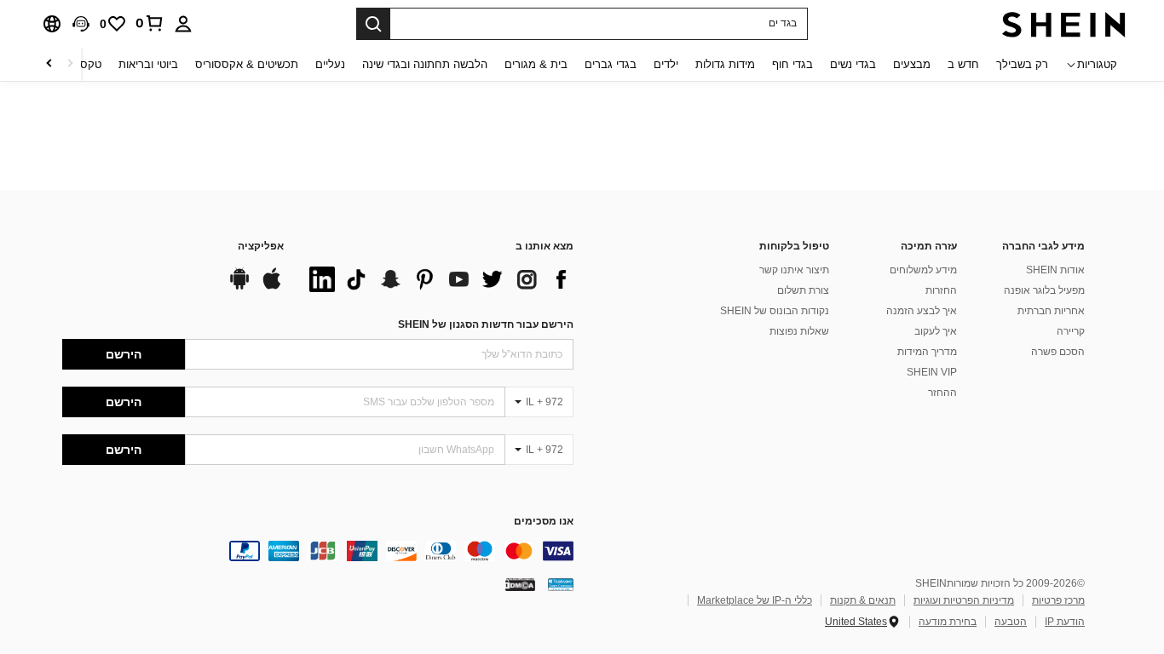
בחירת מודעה (948, 622)
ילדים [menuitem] (666, 64)
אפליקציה (261, 246)
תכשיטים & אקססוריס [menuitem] (246, 64)
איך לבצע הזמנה (921, 311)
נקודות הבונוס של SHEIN (774, 311)
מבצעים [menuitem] (912, 64)
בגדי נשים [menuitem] (853, 64)
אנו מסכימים (543, 521)
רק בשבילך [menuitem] (1022, 64)
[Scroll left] (70, 64)
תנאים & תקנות (863, 600)
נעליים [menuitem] (330, 64)
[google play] (239, 287)
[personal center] (183, 24)
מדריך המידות (927, 352)
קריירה (1071, 331)
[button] (81, 24)
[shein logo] (1064, 24)
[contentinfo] (317, 551)
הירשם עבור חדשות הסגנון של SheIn (485, 324)
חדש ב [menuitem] (963, 64)
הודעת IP (1065, 622)
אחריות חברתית (1051, 311)
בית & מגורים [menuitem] (536, 64)
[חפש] (373, 24)
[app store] (272, 287)
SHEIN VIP (932, 372)
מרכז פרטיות (1058, 600)
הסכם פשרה (1058, 352)
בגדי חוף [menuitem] (792, 64)
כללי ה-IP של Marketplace (754, 600)
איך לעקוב (935, 331)
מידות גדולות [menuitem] (725, 64)
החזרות (941, 290)
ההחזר (942, 393)
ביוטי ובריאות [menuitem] (148, 64)
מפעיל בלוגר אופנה (1044, 290)
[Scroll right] (49, 64)
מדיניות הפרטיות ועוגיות (963, 600)
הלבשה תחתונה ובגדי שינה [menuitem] (424, 64)
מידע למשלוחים (923, 270)
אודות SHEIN (1055, 270)
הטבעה (1010, 622)
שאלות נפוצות (799, 331)
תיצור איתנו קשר (794, 270)
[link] (149, 23)
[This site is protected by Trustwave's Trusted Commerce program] (560, 584)
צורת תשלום (803, 290)
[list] (437, 279)
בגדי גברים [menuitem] (611, 64)
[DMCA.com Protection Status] (520, 584)
